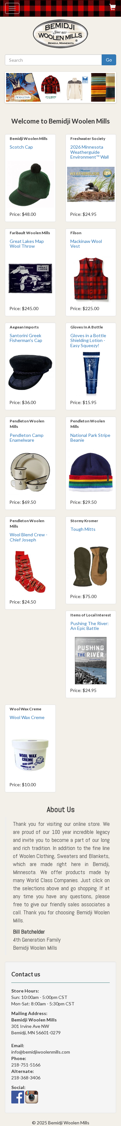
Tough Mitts (83, 529)
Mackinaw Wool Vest (86, 243)
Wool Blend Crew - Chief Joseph (28, 537)
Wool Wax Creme (27, 717)
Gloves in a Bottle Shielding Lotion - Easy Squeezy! (88, 340)
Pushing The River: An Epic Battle (89, 626)
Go (109, 59)
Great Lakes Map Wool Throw (27, 243)
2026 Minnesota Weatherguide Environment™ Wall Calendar (89, 154)
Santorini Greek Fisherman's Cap (26, 338)
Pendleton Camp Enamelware (27, 437)
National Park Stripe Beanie (90, 437)
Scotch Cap (21, 147)
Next (110, 84)
